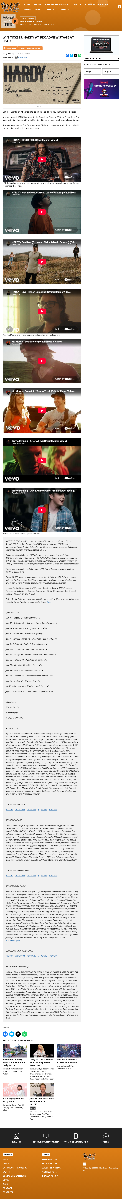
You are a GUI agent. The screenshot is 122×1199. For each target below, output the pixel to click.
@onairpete (22, 57)
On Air (37, 4)
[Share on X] (75, 55)
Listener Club (92, 58)
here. (49, 602)
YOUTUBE (53, 809)
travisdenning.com (13, 940)
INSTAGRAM (20, 809)
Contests (63, 9)
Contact (49, 9)
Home (27, 4)
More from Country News (31, 48)
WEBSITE (9, 809)
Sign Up (108, 71)
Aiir (84, 1170)
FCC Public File (49, 1163)
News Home (11, 48)
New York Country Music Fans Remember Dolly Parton (14, 1062)
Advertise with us (51, 1167)
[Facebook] (119, 7)
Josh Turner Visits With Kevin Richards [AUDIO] (42, 1101)
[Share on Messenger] (71, 55)
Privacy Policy (50, 1176)
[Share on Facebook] (67, 55)
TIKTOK (44, 809)
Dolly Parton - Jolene (31, 21)
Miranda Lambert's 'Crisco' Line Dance (67, 1061)
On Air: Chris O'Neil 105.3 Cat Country (37, 24)
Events (77, 4)
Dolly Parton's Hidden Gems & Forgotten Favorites (41, 1062)
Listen (27, 9)
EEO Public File (49, 1159)
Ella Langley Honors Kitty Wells (13, 1100)
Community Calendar (96, 4)
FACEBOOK (31, 809)
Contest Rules (50, 1172)
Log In (89, 71)
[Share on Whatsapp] (79, 55)
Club (37, 9)
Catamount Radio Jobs (57, 4)
